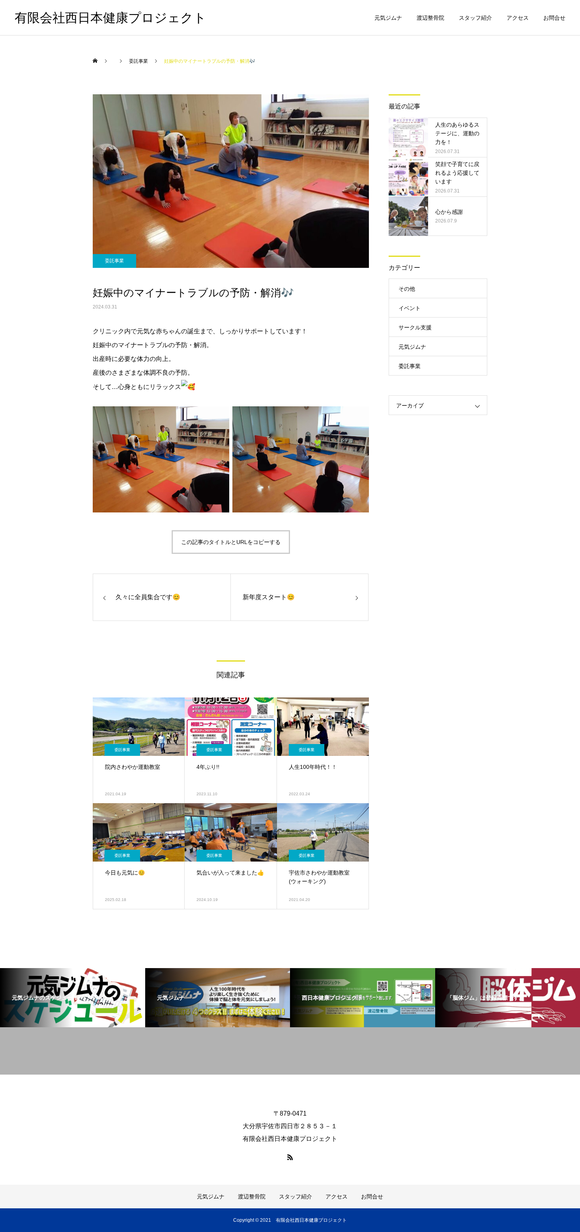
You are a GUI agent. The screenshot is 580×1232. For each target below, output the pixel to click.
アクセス (518, 18)
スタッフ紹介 (475, 18)
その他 (407, 289)
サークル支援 (415, 327)
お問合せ (554, 18)
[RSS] (290, 1157)
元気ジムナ (388, 18)
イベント (410, 308)
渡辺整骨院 (430, 18)
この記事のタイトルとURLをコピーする (231, 542)
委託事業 (114, 261)
